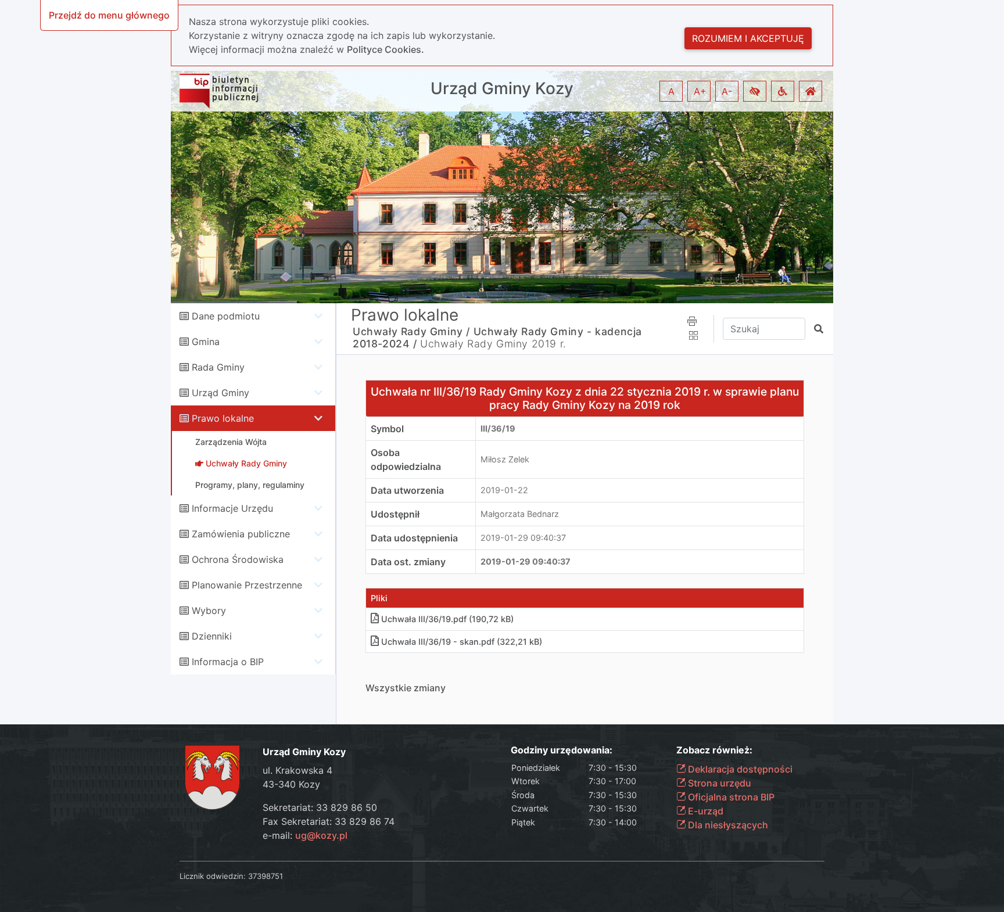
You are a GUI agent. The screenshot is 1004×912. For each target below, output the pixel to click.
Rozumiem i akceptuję (748, 38)
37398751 (265, 876)
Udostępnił (395, 514)
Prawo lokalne (223, 418)
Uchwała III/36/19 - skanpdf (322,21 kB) (461, 642)
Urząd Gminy (220, 392)
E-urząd (704, 811)
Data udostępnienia (414, 538)
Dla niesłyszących (727, 825)
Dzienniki (212, 636)
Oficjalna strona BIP (730, 797)
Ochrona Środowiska (238, 559)
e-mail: (305, 835)
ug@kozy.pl (321, 835)
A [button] (671, 91)
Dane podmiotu (226, 316)
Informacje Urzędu (232, 508)
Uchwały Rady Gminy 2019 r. (493, 343)
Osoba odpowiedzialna (406, 459)
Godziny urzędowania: (561, 750)
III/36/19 (498, 428)
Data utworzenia (407, 490)
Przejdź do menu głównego (109, 15)
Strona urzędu (718, 783)
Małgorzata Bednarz (520, 514)
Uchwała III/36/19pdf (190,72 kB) (447, 619)
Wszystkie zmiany (405, 688)
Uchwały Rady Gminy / (411, 331)
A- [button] (727, 91)
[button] (754, 91)
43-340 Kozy (291, 784)
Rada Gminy (218, 367)
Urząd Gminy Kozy (502, 88)
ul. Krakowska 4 (297, 770)
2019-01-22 (504, 490)
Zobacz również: (714, 750)
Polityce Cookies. (385, 49)
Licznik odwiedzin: (213, 876)
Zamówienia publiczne (241, 534)
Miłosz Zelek (505, 459)
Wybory (209, 610)
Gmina (206, 341)
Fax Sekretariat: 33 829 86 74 (329, 821)
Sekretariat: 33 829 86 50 (320, 807)
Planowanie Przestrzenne (247, 585)
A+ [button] (700, 91)
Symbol (387, 429)
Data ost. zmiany (408, 562)
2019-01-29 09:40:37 (523, 538)
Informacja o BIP (228, 661)
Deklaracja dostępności (739, 769)
